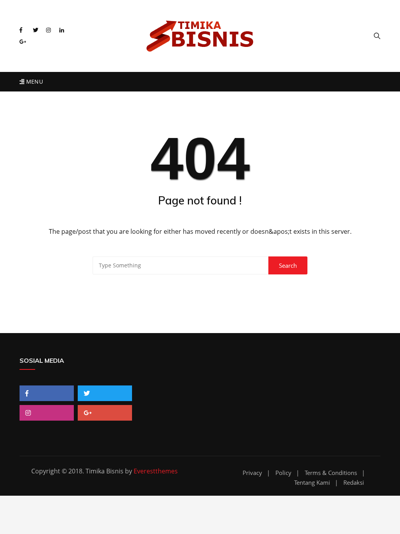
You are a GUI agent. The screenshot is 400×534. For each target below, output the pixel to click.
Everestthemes (156, 471)
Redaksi (353, 483)
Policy (283, 473)
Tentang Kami (312, 483)
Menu (33, 81)
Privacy (252, 473)
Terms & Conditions (331, 473)
